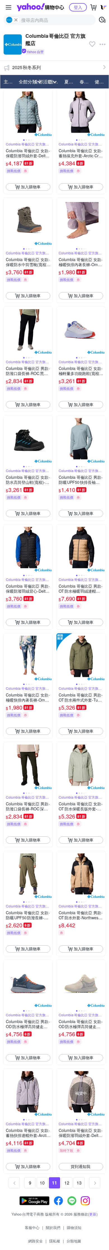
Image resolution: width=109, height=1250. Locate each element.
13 (79, 1182)
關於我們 (53, 1227)
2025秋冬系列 (26, 67)
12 (66, 1182)
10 (42, 1182)
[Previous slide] (7, 113)
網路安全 (35, 1241)
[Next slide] (49, 113)
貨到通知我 (80, 1166)
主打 (8, 81)
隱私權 (54, 1241)
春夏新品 (85, 81)
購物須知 (74, 1227)
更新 (92, 1214)
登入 (78, 7)
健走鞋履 (100, 81)
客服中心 (32, 1227)
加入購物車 (31, 186)
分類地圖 (74, 1241)
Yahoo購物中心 (40, 7)
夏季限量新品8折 (70, 81)
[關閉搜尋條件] (15, 19)
